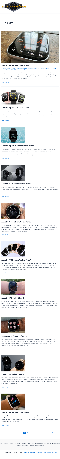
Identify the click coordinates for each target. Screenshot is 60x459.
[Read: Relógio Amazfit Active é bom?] (13, 325)
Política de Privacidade (29, 452)
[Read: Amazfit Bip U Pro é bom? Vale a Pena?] (13, 135)
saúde (41, 69)
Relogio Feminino (19, 69)
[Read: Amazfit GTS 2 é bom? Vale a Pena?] (13, 249)
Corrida (40, 68)
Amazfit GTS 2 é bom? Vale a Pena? (16, 260)
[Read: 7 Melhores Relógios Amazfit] (13, 363)
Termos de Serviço (52, 452)
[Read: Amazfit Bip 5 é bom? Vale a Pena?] (13, 96)
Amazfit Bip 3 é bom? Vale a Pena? (15, 412)
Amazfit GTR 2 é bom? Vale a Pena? (16, 184)
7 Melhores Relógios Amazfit (13, 374)
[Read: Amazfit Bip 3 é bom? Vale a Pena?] (13, 401)
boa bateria (25, 68)
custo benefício (46, 68)
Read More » (5, 82)
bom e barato (33, 68)
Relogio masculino (29, 69)
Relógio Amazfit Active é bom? (14, 336)
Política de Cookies (41, 452)
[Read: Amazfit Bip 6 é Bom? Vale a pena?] (30, 46)
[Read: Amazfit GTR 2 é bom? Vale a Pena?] (13, 173)
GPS (12, 69)
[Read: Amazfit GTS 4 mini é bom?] (13, 287)
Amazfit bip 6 (10, 68)
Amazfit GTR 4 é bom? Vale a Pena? (16, 222)
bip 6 (20, 68)
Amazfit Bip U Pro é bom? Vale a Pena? (17, 146)
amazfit (3, 68)
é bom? (8, 69)
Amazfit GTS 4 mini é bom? (12, 298)
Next (54, 433)
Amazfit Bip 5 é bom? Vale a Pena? (15, 108)
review (37, 69)
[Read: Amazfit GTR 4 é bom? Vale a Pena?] (13, 211)
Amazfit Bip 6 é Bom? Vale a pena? (15, 65)
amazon (16, 68)
